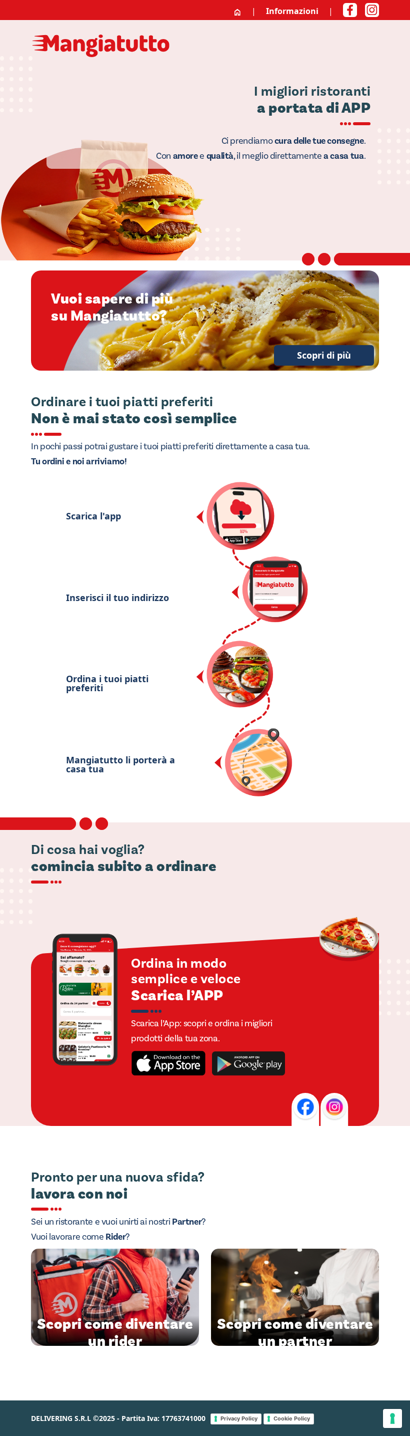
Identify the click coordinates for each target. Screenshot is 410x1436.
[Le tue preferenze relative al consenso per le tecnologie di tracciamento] (392, 1418)
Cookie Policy (292, 1418)
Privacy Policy (239, 1418)
